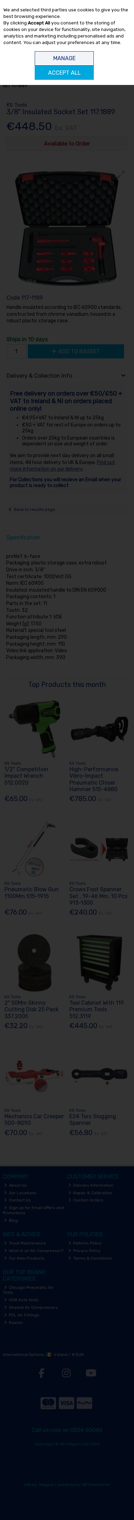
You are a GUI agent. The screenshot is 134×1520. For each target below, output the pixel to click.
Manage (64, 58)
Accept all (64, 72)
